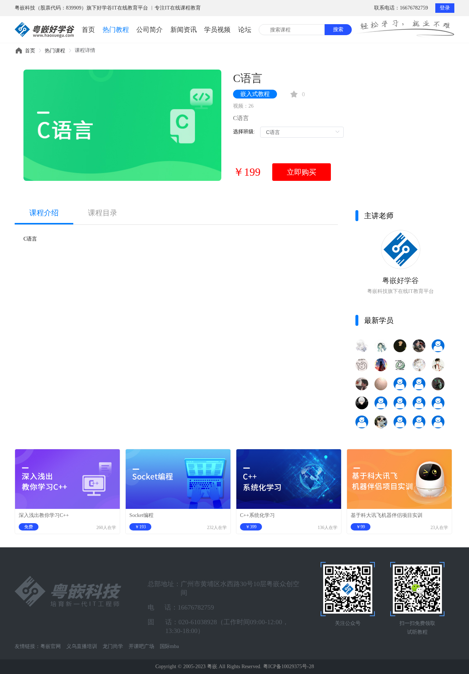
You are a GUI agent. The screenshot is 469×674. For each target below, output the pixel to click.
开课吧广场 (141, 646)
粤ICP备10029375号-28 (288, 666)
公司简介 (149, 29)
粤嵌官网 (50, 646)
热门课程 (55, 50)
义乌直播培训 (81, 646)
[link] (30, 50)
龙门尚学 (113, 646)
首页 (88, 29)
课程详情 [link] (85, 50)
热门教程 (116, 29)
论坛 (244, 29)
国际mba (169, 646)
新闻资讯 (183, 29)
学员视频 (217, 29)
